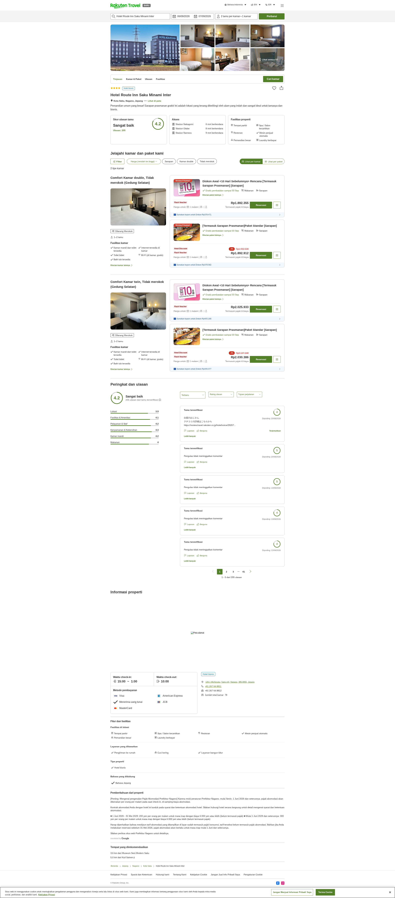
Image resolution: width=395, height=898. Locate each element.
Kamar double (186, 161)
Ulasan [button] (148, 79)
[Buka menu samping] (282, 5)
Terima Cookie (325, 892)
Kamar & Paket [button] (133, 79)
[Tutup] (390, 892)
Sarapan (169, 161)
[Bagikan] (281, 88)
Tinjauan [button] (117, 79)
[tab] (251, 161)
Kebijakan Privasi (46, 895)
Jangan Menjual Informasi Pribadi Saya (292, 892)
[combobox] (140, 16)
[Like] (274, 88)
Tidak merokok (207, 161)
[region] (197, 892)
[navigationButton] (213, 571)
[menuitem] (236, 5)
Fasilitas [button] (160, 79)
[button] (125, 5)
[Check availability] (277, 205)
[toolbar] (192, 16)
